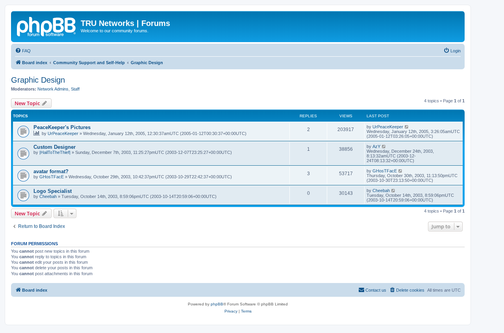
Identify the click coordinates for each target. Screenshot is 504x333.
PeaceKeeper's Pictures (62, 127)
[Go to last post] (407, 126)
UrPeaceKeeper (63, 133)
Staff (75, 89)
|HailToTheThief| (54, 152)
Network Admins (53, 89)
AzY (376, 146)
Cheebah (48, 196)
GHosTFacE (51, 176)
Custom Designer (54, 147)
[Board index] (47, 25)
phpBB (217, 304)
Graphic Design (38, 80)
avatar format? (51, 171)
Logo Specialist (52, 191)
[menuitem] (23, 51)
